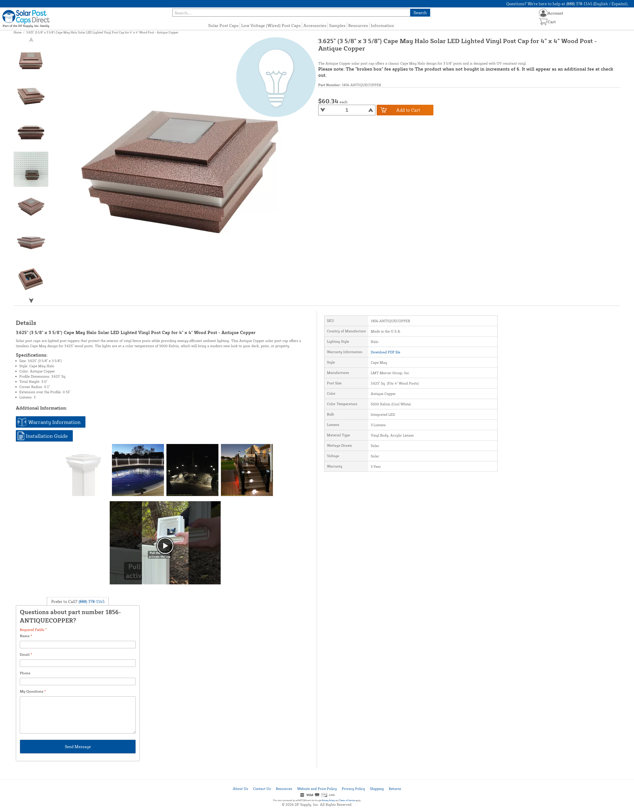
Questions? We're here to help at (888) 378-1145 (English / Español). (567, 3)
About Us (240, 788)
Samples (337, 25)
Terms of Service (347, 800)
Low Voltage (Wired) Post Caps (271, 25)
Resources (358, 25)
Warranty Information (54, 422)
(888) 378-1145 (91, 601)
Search (420, 12)
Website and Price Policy (317, 788)
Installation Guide (47, 436)
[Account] (543, 13)
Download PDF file (385, 352)
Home (18, 32)
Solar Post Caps (223, 25)
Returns (395, 788)
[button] (31, 300)
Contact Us (262, 788)
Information (382, 25)
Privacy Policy (353, 788)
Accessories (314, 25)
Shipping (377, 788)
